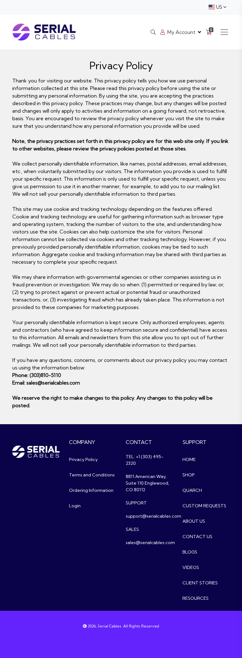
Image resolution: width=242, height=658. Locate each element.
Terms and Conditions (92, 475)
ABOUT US (193, 521)
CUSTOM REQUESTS (204, 506)
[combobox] (217, 7)
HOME (189, 459)
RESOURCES (195, 598)
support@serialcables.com (153, 516)
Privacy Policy (83, 459)
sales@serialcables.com (150, 542)
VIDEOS (190, 567)
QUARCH (192, 490)
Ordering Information (91, 490)
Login (75, 506)
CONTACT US (197, 536)
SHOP (188, 475)
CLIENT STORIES (200, 583)
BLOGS (189, 552)
